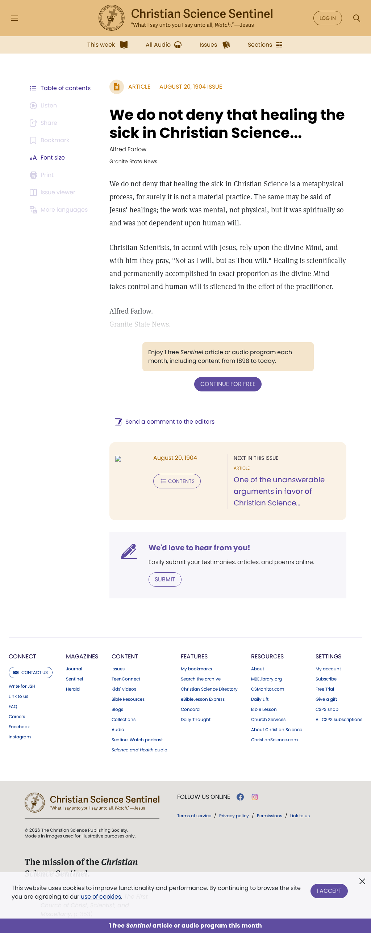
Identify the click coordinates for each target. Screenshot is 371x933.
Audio (118, 730)
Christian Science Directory (209, 689)
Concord (190, 709)
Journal (74, 669)
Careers (17, 716)
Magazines (82, 656)
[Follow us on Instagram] (254, 797)
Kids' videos (124, 689)
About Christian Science (276, 730)
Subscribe (326, 679)
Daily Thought (195, 719)
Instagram (20, 737)
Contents (181, 481)
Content (125, 656)
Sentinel (74, 679)
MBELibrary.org (266, 679)
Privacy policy (234, 816)
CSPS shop (327, 709)
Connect (22, 656)
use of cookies (101, 896)
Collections (124, 719)
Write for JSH (22, 686)
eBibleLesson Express (203, 699)
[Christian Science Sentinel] (185, 18)
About (257, 669)
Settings (328, 656)
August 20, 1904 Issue (190, 86)
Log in (328, 18)
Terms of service (194, 816)
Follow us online (203, 797)
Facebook (19, 727)
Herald (73, 689)
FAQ (13, 706)
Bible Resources (128, 699)
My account (328, 669)
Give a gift (326, 699)
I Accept (329, 891)
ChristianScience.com (274, 740)
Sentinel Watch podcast (137, 740)
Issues (118, 669)
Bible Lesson (264, 709)
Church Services (268, 719)
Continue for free (227, 384)
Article (139, 86)
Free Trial (325, 689)
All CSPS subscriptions (339, 719)
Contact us (34, 672)
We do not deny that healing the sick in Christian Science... (227, 124)
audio (139, 750)
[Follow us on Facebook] (240, 797)
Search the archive (201, 679)
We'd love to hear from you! (199, 547)
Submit (165, 579)
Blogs (117, 709)
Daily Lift (259, 699)
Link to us (18, 696)
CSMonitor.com (267, 689)
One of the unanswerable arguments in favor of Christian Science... (279, 491)
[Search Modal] (356, 18)
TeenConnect (126, 679)
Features (194, 656)
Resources (267, 656)
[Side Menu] (14, 18)
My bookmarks (196, 669)
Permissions (269, 816)
